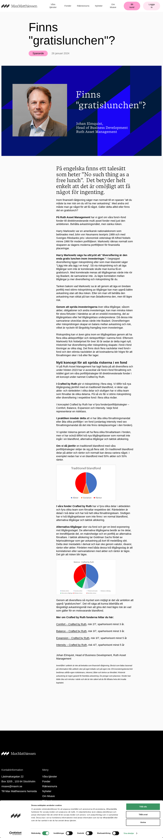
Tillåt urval (143, 815)
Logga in (152, 5)
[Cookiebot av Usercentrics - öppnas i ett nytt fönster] (15, 833)
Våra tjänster (53, 5)
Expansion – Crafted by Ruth (72, 638)
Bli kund (132, 5)
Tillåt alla (143, 807)
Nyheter (99, 6)
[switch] (69, 833)
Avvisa (143, 822)
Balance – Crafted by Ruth (71, 631)
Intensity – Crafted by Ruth (71, 644)
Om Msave (113, 5)
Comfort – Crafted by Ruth (71, 624)
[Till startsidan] (22, 6)
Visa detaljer (129, 833)
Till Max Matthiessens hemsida (19, 791)
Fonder (67, 6)
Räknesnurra (83, 6)
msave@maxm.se (11, 786)
